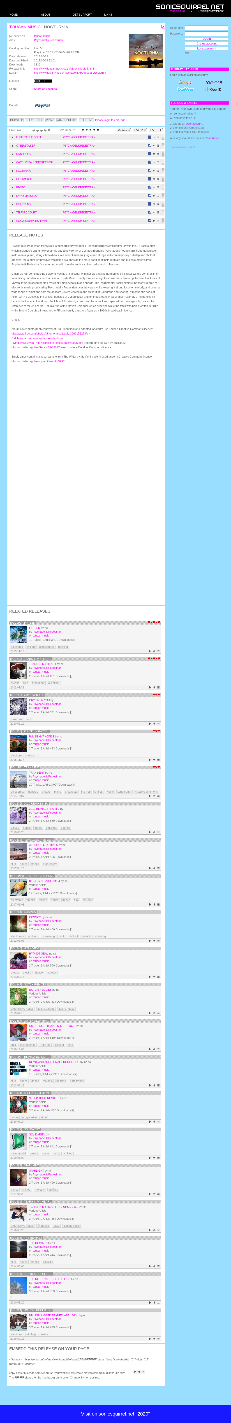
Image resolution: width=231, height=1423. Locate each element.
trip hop (31, 1334)
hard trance (77, 1081)
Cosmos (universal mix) (31, 220)
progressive (50, 864)
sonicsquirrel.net (178, 147)
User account (194, 123)
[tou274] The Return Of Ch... (31, 1274)
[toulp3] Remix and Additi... (30, 1056)
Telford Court (26, 212)
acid (29, 719)
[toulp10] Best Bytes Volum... (32, 876)
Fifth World (24, 179)
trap (70, 1044)
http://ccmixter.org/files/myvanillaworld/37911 (39, 361)
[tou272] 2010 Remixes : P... (29, 803)
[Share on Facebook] (150, 137)
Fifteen (34, 628)
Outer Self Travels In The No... (52, 1025)
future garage (46, 1008)
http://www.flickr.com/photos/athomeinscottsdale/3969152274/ (51, 338)
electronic (17, 646)
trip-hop (86, 791)
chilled (68, 1153)
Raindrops (23, 154)
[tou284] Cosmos (23, 912)
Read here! (212, 138)
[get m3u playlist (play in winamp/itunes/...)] (140, 130)
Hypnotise (37, 953)
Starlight (36, 1170)
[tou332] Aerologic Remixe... (31, 839)
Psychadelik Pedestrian (48, 40)
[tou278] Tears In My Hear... (30, 658)
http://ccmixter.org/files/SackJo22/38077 (36, 347)
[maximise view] (163, 27)
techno (43, 900)
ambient (33, 936)
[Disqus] (84, 425)
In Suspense (24, 204)
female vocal (71, 1225)
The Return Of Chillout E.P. (49, 1279)
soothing (100, 936)
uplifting (63, 646)
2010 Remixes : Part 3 (44, 808)
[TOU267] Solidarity (25, 1129)
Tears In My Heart (42, 664)
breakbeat (38, 683)
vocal (110, 791)
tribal (44, 1117)
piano (57, 791)
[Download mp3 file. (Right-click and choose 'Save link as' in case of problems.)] (154, 137)
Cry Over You (39, 700)
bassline (48, 1262)
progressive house (22, 1008)
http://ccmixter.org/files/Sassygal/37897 (59, 342)
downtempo (49, 936)
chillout (31, 646)
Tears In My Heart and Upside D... (53, 1206)
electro (15, 827)
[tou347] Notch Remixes (28, 984)
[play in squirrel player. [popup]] (156, 130)
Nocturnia (23, 170)
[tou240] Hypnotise (24, 948)
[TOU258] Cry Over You (27, 695)
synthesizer (125, 791)
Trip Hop (45, 1044)
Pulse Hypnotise (41, 736)
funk (76, 900)
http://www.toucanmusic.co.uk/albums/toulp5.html (64, 68)
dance (38, 827)
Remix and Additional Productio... (54, 1062)
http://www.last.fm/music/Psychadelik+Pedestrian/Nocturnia (70, 72)
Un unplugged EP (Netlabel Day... (54, 1315)
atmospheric (46, 646)
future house (66, 1008)
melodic (88, 900)
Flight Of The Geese (29, 137)
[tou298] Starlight (24, 1165)
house (30, 755)
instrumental (27, 1044)
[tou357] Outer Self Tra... (29, 1020)
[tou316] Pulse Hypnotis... (29, 731)
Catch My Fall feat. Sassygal (35, 162)
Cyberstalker (25, 145)
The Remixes (38, 1243)
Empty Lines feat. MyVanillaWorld (27, 196)
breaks (15, 683)
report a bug (177, 11)
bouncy (65, 827)
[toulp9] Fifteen (22, 622)
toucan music (25, 27)
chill (62, 936)
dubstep (33, 791)
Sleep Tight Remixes (44, 1098)
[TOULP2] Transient (24, 767)
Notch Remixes (40, 989)
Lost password (206, 48)
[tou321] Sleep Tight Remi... (30, 1093)
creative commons (146, 791)
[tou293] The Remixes (26, 1237)
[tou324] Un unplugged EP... (31, 1310)
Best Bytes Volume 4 (44, 881)
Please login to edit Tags (110, 120)
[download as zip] (124, 130)
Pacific (20, 187)
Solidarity (37, 1134)
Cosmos (35, 917)
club (25, 683)
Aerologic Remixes (43, 845)
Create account (207, 43)
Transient (36, 772)
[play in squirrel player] (18, 634)
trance (35, 864)
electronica (17, 791)
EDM (56, 1225)
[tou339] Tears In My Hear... (30, 1201)
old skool (53, 683)
